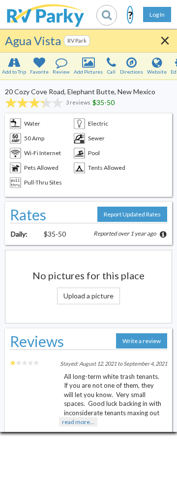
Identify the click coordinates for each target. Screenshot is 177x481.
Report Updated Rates (132, 214)
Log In (157, 14)
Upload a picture (88, 296)
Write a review (141, 341)
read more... (78, 422)
